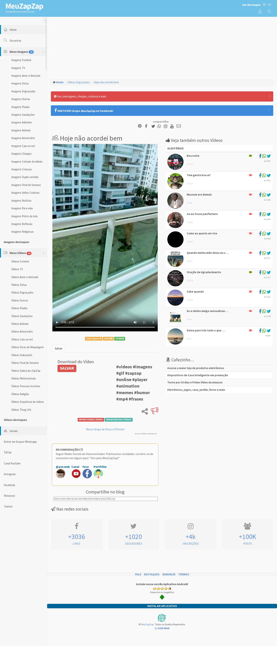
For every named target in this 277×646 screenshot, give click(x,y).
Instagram (10, 474)
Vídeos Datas (19, 285)
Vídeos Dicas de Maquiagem (27, 347)
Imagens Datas (20, 83)
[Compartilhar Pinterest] (140, 126)
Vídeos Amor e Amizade (24, 277)
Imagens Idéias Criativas (25, 192)
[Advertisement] (162, 47)
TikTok (7, 452)
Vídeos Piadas (19, 308)
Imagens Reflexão (21, 224)
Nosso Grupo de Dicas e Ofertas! (105, 429)
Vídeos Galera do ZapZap (25, 370)
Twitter (8, 506)
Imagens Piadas (20, 107)
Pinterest (9, 496)
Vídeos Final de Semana (25, 363)
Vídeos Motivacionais (23, 378)
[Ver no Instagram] (166, 126)
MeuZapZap (147, 624)
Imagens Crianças (21, 169)
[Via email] (179, 126)
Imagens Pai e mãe (22, 208)
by (162, 628)
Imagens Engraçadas (23, 91)
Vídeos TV (17, 269)
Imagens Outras (20, 99)
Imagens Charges (21, 153)
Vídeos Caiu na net (22, 339)
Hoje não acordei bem (106, 82)
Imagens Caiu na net (23, 146)
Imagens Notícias (21, 200)
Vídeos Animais (20, 324)
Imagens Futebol (21, 60)
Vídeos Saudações (22, 316)
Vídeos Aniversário (22, 331)
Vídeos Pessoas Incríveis (25, 386)
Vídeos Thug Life (21, 409)
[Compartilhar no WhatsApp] (160, 126)
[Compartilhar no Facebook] (147, 126)
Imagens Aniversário (23, 138)
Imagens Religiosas (22, 231)
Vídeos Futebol (20, 261)
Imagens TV (18, 68)
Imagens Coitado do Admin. (27, 161)
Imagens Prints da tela (24, 216)
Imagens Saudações (23, 114)
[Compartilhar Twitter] (154, 126)
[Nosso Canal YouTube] (172, 126)
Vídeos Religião (20, 394)
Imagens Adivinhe (21, 122)
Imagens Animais (21, 130)
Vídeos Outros (19, 300)
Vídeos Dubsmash (21, 355)
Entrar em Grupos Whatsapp (20, 441)
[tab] (59, 348)
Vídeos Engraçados (22, 292)
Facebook (9, 485)
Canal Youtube (12, 463)
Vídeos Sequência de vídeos (27, 402)
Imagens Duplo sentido (24, 177)
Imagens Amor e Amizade (25, 75)
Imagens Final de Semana (26, 185)
